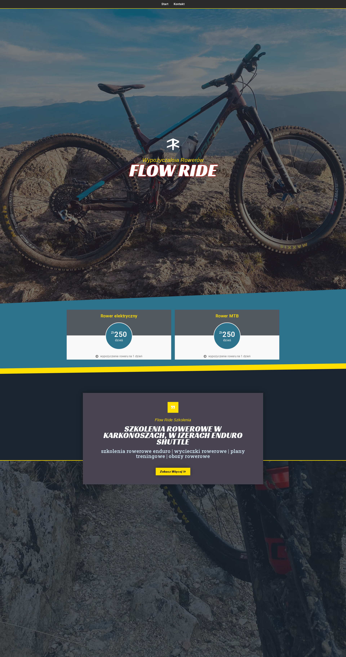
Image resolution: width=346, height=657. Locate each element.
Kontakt (179, 4)
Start (164, 4)
